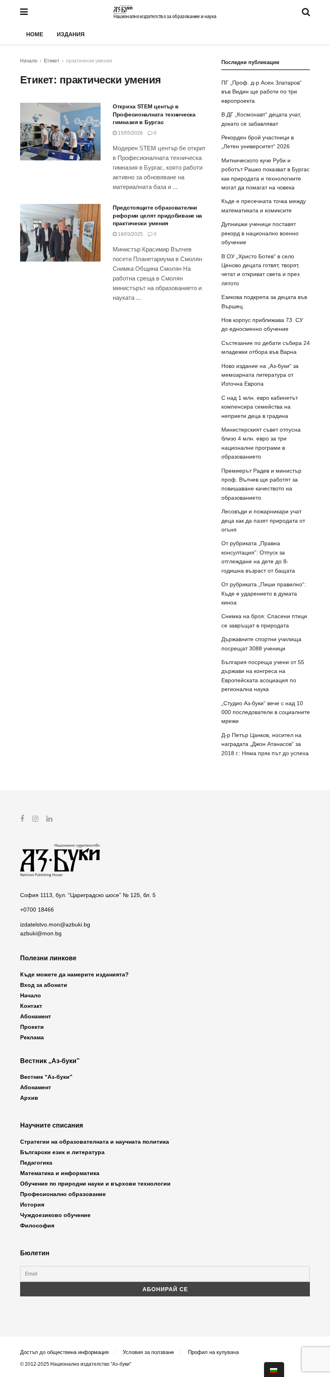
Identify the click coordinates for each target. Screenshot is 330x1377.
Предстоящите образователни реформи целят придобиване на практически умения (157, 215)
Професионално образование (63, 1194)
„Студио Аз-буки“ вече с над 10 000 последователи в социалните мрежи (265, 712)
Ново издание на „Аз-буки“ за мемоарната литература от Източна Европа (260, 375)
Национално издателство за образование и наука (164, 16)
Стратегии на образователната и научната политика (94, 1141)
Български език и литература (62, 1152)
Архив (29, 1098)
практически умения (89, 61)
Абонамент (35, 1016)
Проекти (32, 1027)
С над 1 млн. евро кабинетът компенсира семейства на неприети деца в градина (259, 407)
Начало (28, 61)
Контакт (31, 1006)
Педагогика (36, 1162)
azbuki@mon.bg (41, 933)
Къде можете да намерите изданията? (74, 974)
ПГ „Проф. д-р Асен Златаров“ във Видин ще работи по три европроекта (261, 91)
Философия (37, 1225)
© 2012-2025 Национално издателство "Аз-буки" (75, 1364)
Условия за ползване (148, 1352)
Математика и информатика (59, 1173)
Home (34, 34)
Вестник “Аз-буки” (46, 1077)
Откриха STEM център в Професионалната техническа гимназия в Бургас (154, 114)
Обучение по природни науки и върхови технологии (95, 1183)
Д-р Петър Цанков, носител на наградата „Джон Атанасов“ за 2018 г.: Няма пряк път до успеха (265, 744)
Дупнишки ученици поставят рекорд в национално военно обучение (260, 233)
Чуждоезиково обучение (55, 1215)
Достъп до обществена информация (64, 1352)
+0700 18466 (37, 909)
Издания (71, 34)
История (32, 1204)
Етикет (52, 61)
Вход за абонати (43, 985)
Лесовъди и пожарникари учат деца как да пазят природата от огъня (263, 520)
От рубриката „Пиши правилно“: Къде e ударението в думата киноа (263, 593)
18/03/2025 (130, 234)
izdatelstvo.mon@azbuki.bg (55, 924)
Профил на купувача (213, 1352)
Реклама (32, 1037)
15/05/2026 (130, 133)
